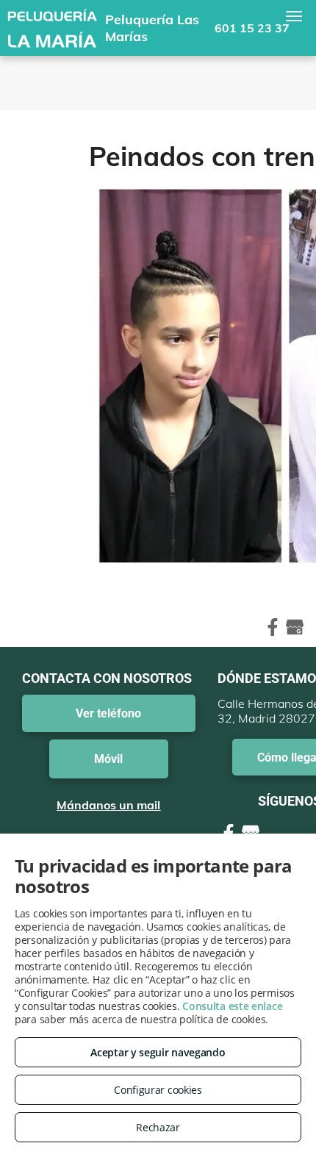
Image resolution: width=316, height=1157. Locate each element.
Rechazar (158, 1127)
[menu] (294, 16)
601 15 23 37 (252, 28)
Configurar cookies (158, 1090)
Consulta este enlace (232, 1006)
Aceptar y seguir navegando (157, 1052)
